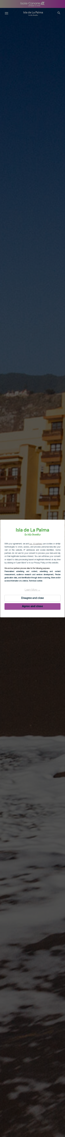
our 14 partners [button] (35, 544)
